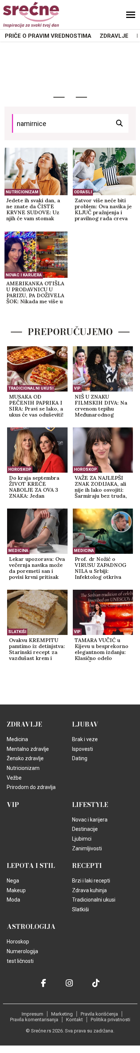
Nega (13, 881)
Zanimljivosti (87, 848)
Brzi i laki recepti (91, 881)
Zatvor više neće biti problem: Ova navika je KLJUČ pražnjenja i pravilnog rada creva (103, 209)
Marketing (62, 1014)
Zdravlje (114, 36)
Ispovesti (82, 749)
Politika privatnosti (110, 1019)
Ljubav (85, 724)
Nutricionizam (22, 192)
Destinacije (85, 829)
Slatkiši (17, 632)
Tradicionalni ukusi (30, 388)
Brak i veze (85, 739)
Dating (79, 758)
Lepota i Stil (31, 866)
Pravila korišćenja (99, 1014)
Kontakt (74, 1019)
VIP (77, 388)
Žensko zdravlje (25, 758)
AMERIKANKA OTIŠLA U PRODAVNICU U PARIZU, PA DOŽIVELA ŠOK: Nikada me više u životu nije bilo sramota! (35, 292)
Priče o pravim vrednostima (48, 36)
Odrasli (83, 192)
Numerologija (22, 951)
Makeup (16, 890)
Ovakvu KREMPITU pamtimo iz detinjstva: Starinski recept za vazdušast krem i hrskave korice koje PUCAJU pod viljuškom (37, 649)
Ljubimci (81, 839)
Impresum (32, 1014)
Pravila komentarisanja (34, 1019)
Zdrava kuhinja (89, 890)
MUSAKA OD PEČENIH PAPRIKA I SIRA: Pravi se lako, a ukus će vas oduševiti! (36, 406)
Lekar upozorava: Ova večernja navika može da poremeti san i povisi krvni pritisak (37, 568)
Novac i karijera (24, 275)
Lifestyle (90, 805)
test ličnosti (20, 961)
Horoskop (19, 469)
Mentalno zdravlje (28, 749)
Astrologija (31, 926)
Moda (13, 900)
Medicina (18, 550)
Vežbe (14, 778)
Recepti (87, 866)
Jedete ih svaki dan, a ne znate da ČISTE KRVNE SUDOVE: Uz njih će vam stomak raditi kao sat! (33, 209)
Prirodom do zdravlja (31, 787)
